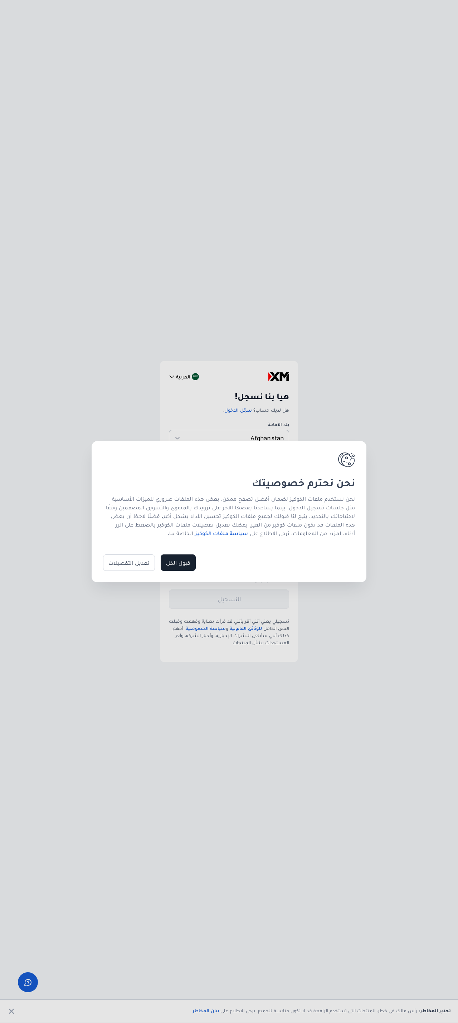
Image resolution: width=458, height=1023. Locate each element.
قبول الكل (178, 562)
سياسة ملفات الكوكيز (221, 533)
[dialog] (229, 511)
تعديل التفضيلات (129, 562)
